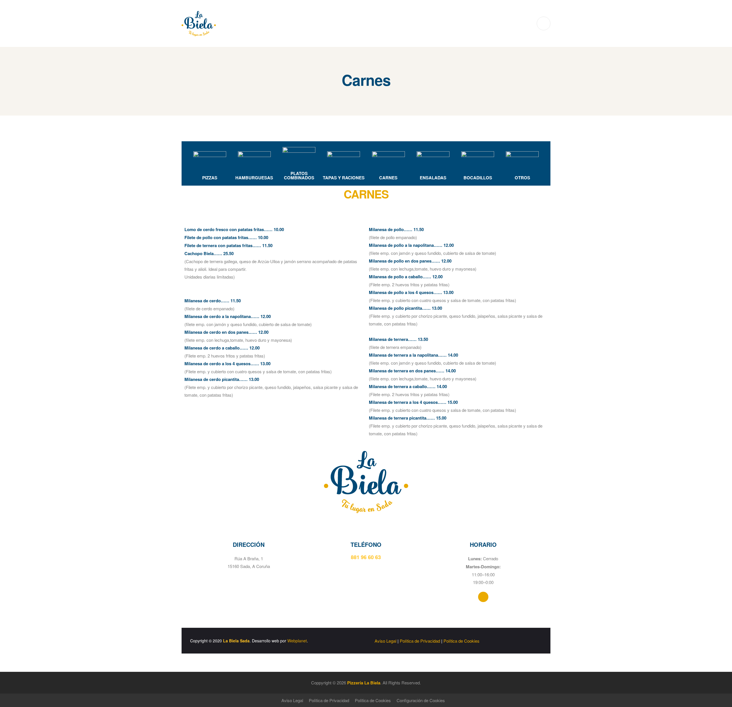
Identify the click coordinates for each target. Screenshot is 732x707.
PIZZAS (209, 177)
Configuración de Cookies (421, 700)
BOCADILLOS (478, 177)
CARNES (388, 177)
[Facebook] (483, 597)
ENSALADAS (433, 177)
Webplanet (297, 641)
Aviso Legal (385, 641)
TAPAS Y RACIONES (344, 177)
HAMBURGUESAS (254, 177)
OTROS (522, 177)
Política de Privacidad (420, 641)
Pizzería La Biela (363, 683)
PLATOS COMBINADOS (299, 175)
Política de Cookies (461, 641)
